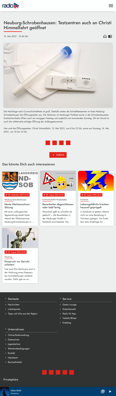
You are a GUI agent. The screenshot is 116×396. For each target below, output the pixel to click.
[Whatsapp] (65, 372)
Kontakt (11, 353)
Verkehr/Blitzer (70, 318)
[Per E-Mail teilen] (68, 143)
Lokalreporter (14, 309)
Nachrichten (13, 304)
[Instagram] (58, 372)
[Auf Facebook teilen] (48, 143)
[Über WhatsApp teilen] (61, 143)
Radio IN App (69, 313)
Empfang (67, 322)
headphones (105, 36)
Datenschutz (13, 339)
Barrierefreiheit (15, 362)
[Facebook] (51, 372)
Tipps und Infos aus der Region (22, 313)
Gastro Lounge (69, 304)
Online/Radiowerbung (18, 335)
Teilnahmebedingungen (19, 348)
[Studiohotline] (71, 372)
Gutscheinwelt (69, 309)
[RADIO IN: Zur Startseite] (54, 5)
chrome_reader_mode (110, 36)
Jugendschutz (14, 344)
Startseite (13, 299)
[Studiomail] (44, 372)
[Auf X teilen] (54, 143)
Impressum (13, 357)
